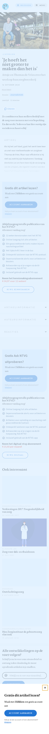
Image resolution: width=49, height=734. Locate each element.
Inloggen (7, 722)
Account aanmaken (20, 713)
